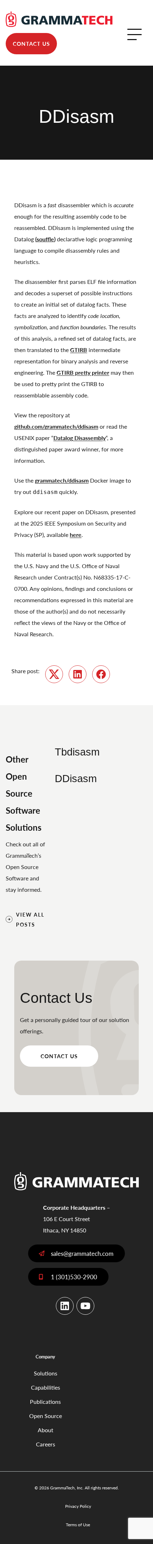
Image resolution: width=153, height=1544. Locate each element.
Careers (45, 1444)
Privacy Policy (78, 1506)
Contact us (31, 43)
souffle (45, 239)
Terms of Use (78, 1525)
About (45, 1430)
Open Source (45, 1416)
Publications (45, 1401)
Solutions (45, 1373)
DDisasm (76, 778)
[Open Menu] (134, 34)
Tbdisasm (77, 752)
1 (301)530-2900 (74, 1277)
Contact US (59, 1056)
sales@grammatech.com (82, 1253)
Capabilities (45, 1387)
